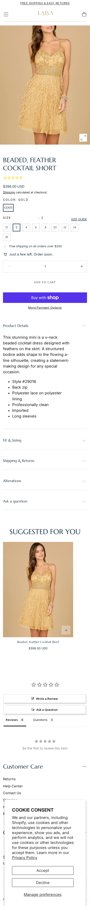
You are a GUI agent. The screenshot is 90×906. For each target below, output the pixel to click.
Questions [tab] (40, 720)
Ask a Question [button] (47, 710)
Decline (43, 882)
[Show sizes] (66, 630)
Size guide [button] (79, 219)
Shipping (9, 192)
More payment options (45, 307)
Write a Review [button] (47, 699)
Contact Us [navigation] (12, 793)
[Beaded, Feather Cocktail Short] (38, 589)
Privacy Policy (24, 857)
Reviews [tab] (12, 720)
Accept (42, 870)
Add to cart (45, 282)
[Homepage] (45, 14)
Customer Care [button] (23, 766)
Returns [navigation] (9, 779)
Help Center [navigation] (13, 786)
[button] (6, 14)
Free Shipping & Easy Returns (44, 3)
